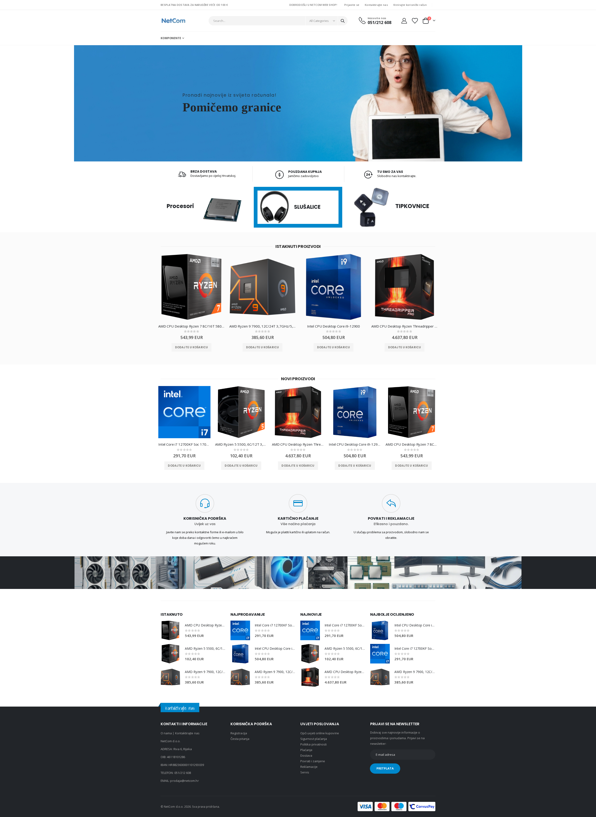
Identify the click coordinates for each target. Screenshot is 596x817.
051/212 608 (182, 773)
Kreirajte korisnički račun (410, 5)
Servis (304, 772)
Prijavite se (351, 5)
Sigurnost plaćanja (313, 739)
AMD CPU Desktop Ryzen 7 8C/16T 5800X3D (191, 326)
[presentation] (150, 290)
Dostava (306, 755)
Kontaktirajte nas (376, 5)
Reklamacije (309, 767)
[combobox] (278, 20)
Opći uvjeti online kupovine (319, 733)
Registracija (238, 733)
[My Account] (404, 21)
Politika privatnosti (313, 744)
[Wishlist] (414, 21)
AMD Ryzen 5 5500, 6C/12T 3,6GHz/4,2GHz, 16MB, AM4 (241, 444)
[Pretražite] (342, 21)
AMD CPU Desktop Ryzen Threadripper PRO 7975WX (404, 326)
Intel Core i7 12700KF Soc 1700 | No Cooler (184, 444)
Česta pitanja (239, 739)
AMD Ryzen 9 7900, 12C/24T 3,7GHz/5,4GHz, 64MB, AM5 (262, 326)
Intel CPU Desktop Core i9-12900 (333, 326)
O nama (166, 733)
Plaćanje (306, 750)
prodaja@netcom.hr (184, 781)
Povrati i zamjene (312, 761)
